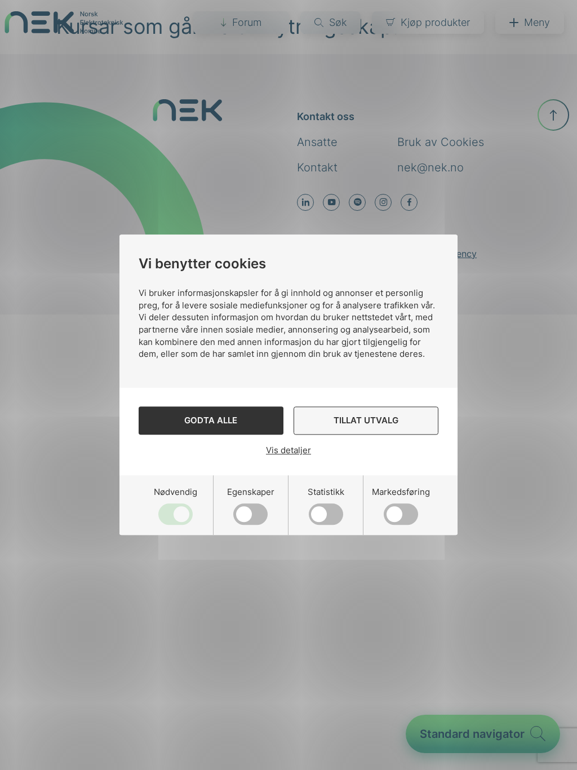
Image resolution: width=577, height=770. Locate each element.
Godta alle (210, 420)
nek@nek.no (430, 167)
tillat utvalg (366, 420)
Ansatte (317, 142)
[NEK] (64, 30)
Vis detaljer (288, 450)
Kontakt (317, 167)
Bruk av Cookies (440, 142)
